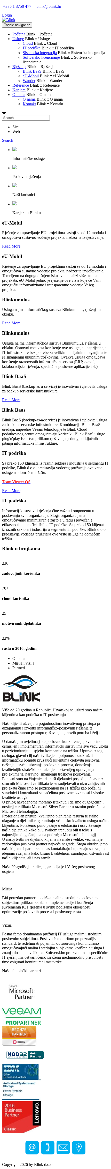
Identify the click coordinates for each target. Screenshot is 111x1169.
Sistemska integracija (40, 52)
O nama (18, 94)
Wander (29, 80)
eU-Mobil (31, 76)
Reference (20, 85)
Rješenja (19, 66)
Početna (18, 34)
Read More (11, 246)
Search (7, 140)
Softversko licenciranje (41, 57)
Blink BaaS (32, 71)
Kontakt (29, 104)
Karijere (19, 90)
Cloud (28, 43)
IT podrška (32, 48)
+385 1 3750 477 (16, 6)
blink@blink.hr (48, 6)
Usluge (18, 38)
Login (7, 15)
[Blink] (8, 20)
